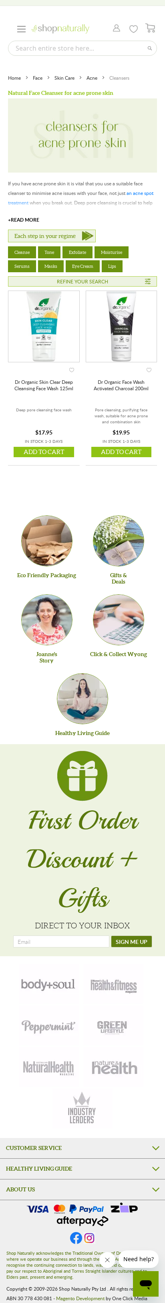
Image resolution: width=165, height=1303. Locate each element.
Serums (22, 266)
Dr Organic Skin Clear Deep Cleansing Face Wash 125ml (43, 385)
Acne (93, 78)
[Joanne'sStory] (47, 620)
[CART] (150, 28)
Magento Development (80, 1298)
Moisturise (111, 252)
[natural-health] (49, 1067)
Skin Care (65, 78)
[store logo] (60, 28)
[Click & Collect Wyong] (118, 620)
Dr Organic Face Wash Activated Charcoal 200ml (121, 385)
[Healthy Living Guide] (82, 699)
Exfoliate (77, 252)
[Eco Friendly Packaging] (47, 541)
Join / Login (114, 28)
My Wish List (133, 29)
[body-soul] (49, 984)
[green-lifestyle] (113, 1026)
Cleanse (22, 252)
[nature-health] (113, 1067)
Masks (50, 266)
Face (38, 78)
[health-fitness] (113, 984)
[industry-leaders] (82, 1108)
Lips (112, 266)
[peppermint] (49, 1026)
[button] (71, 368)
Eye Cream (82, 266)
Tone (49, 252)
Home (15, 78)
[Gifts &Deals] (118, 541)
